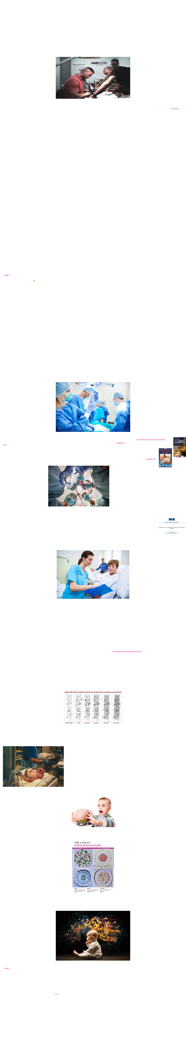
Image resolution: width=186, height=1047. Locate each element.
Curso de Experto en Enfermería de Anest (149, 440)
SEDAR (56, 994)
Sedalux (6, 968)
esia (164, 440)
